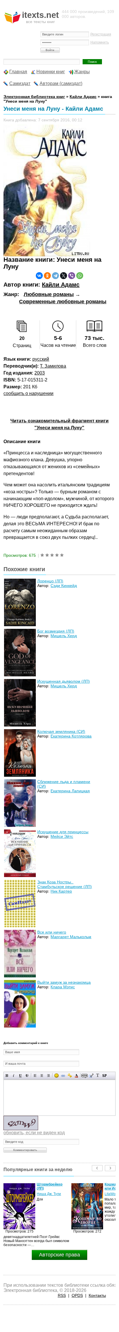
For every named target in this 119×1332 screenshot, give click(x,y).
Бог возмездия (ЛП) (55, 631)
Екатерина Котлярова (71, 736)
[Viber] (71, 275)
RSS (62, 1295)
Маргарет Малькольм (71, 936)
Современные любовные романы (62, 301)
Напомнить (99, 42)
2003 (39, 372)
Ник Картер (61, 891)
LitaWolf (43, 1194)
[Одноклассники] (47, 275)
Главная (18, 71)
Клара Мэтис (63, 987)
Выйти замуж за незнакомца (64, 982)
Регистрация (100, 34)
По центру (41, 1075)
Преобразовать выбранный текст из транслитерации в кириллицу (97, 1075)
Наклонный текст (13, 1075)
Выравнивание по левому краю (35, 1075)
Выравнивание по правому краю (48, 1075)
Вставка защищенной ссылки (69, 1075)
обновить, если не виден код (34, 1132)
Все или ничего (51, 932)
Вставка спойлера (104, 1075)
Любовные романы (49, 294)
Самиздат (19, 83)
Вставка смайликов (56, 1075)
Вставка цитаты (91, 1075)
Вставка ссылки (63, 1075)
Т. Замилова (53, 366)
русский (40, 359)
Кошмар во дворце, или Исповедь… (53, 1186)
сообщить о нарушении (28, 393)
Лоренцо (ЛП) (50, 581)
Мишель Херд (64, 635)
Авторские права (59, 1255)
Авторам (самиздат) (61, 83)
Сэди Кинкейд (64, 585)
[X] (63, 275)
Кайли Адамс (60, 284)
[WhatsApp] (79, 275)
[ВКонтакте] (39, 275)
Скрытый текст (84, 1075)
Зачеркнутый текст (27, 1075)
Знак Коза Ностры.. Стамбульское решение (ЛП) (64, 884)
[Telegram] (55, 275)
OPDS (77, 1295)
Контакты (97, 1295)
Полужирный (7, 1075)
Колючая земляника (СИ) (61, 731)
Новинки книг (50, 71)
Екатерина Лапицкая (70, 791)
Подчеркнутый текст (20, 1075)
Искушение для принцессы (62, 831)
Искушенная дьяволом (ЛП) (63, 681)
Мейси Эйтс (62, 836)
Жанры (82, 71)
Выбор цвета (76, 1075)
